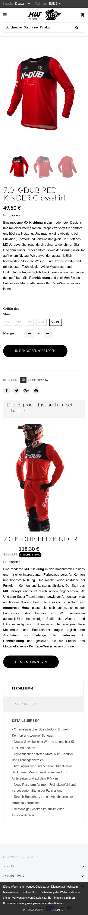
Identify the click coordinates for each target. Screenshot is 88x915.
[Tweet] (16, 390)
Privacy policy (34, 910)
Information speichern (20, 857)
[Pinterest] (36, 390)
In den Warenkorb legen (35, 351)
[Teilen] (6, 390)
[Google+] (26, 390)
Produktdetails (24, 704)
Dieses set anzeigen (31, 662)
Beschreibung (22, 688)
